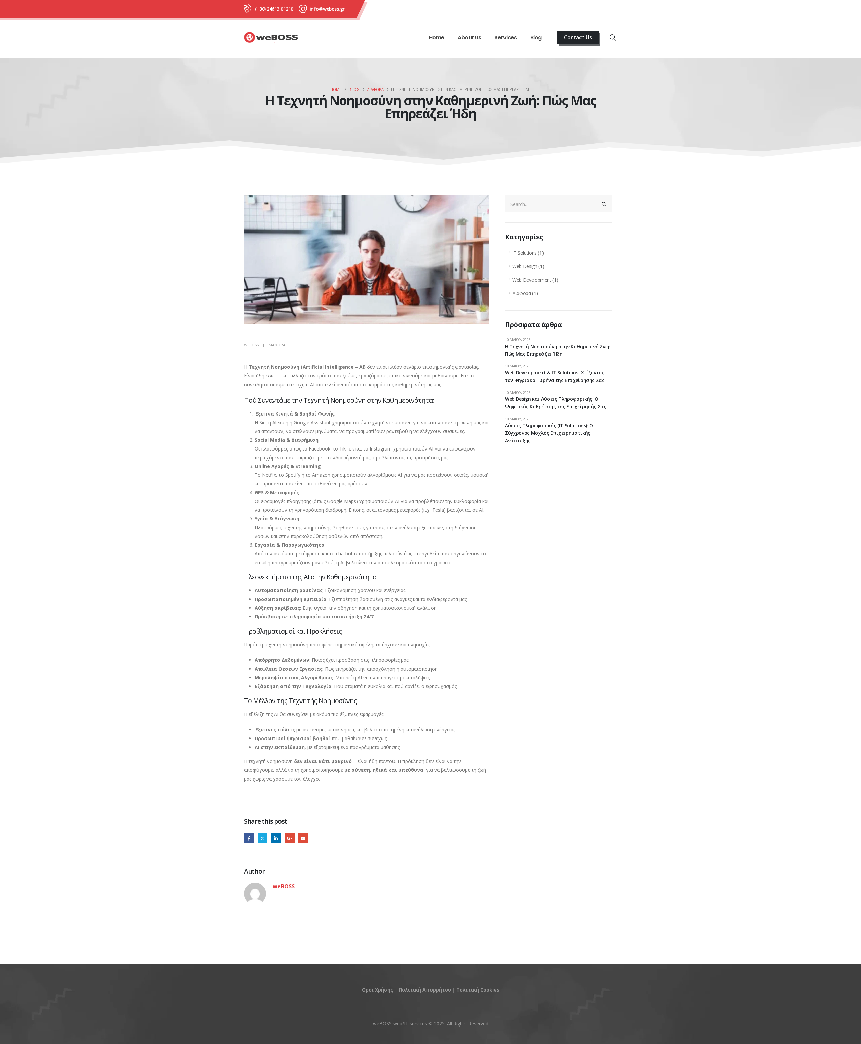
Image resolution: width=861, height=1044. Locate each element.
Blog (536, 37)
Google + (290, 838)
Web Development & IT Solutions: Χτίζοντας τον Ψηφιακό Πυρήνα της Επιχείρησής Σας (555, 376)
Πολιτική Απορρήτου (425, 989)
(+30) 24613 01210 (274, 9)
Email (303, 838)
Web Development (531, 280)
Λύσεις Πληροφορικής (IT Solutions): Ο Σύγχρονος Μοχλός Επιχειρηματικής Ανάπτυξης (549, 433)
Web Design (524, 266)
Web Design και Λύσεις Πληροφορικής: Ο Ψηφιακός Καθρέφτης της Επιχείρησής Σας (555, 402)
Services (505, 37)
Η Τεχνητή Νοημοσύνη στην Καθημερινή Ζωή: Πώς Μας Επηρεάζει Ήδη (557, 350)
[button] (613, 37)
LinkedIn (276, 838)
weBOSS (251, 344)
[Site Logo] (271, 37)
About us (469, 37)
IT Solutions (524, 253)
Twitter (262, 838)
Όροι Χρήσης (377, 989)
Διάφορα (276, 344)
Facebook (249, 838)
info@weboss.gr (327, 9)
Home (436, 37)
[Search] (604, 203)
